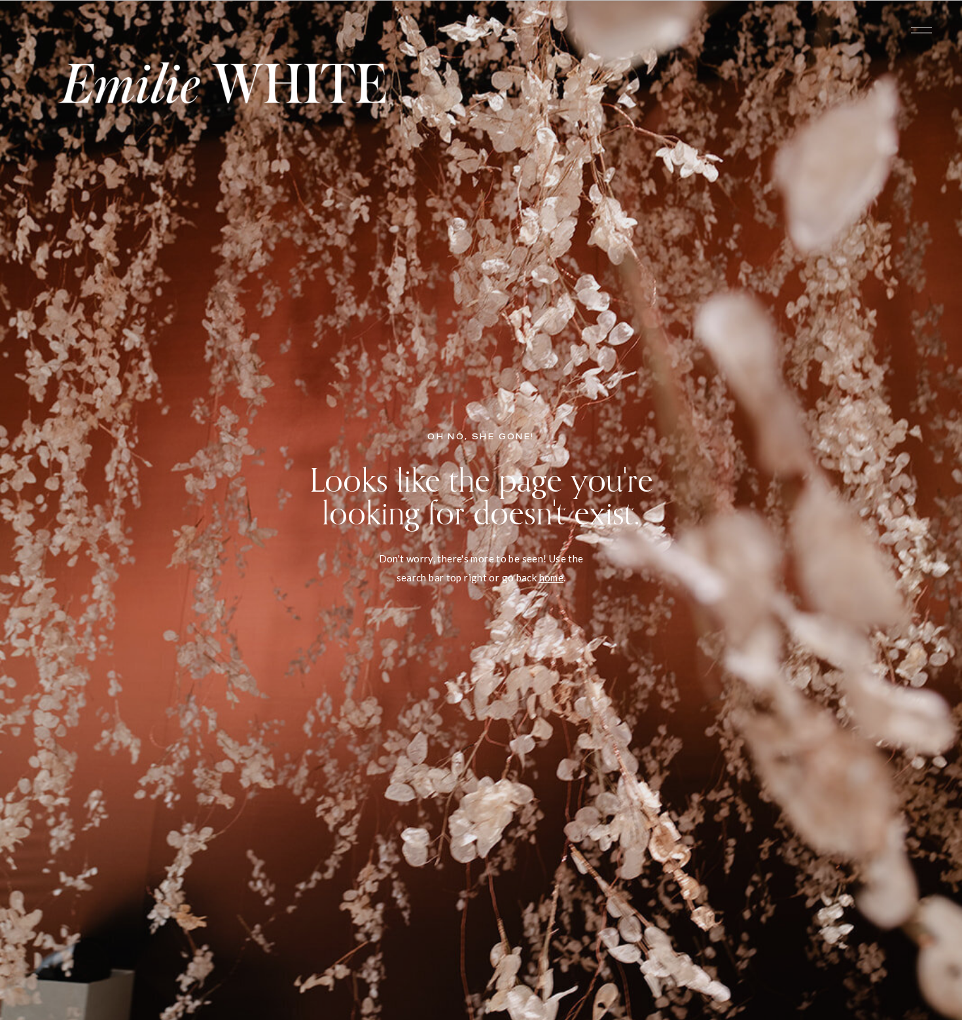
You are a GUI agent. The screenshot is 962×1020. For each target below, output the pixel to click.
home (551, 577)
